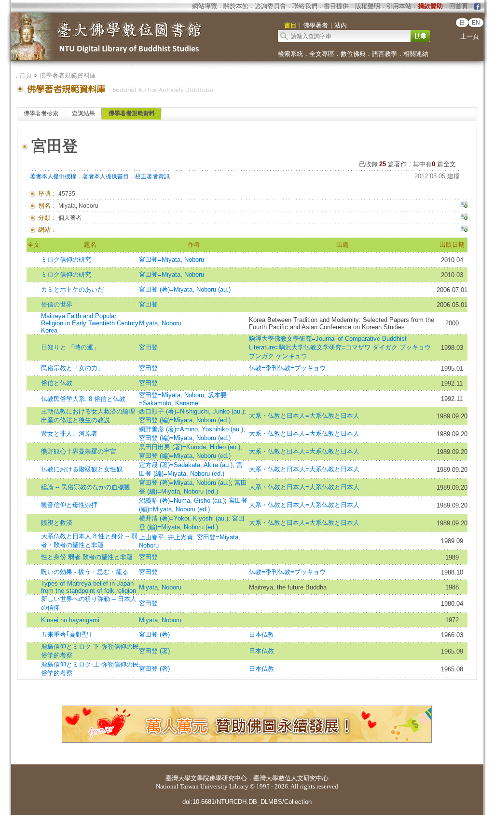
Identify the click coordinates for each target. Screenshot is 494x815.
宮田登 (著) (154, 634)
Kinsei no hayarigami (70, 620)
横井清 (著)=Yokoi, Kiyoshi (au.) (183, 518)
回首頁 (458, 6)
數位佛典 (353, 53)
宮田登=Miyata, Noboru (171, 259)
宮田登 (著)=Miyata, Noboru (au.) (185, 289)
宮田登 (148, 304)
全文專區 (321, 53)
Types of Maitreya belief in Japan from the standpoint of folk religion (88, 587)
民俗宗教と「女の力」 (72, 368)
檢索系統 (290, 53)
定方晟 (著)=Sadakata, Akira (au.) (186, 464)
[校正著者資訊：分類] (463, 217)
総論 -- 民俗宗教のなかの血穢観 (85, 487)
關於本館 (235, 6)
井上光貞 (180, 537)
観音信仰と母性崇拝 (69, 504)
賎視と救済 (56, 522)
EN (476, 22)
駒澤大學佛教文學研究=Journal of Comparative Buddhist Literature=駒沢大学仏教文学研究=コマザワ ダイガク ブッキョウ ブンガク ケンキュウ (340, 347)
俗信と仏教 (56, 383)
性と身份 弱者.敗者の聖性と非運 (87, 557)
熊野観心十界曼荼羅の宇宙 (78, 451)
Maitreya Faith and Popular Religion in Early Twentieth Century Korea (89, 323)
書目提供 (336, 6)
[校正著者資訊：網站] (463, 230)
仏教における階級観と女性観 (82, 469)
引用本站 (399, 6)
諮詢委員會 (270, 6)
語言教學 (384, 53)
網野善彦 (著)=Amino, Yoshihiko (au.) (191, 429)
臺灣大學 (178, 778)
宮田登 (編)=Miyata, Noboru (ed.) (185, 420)
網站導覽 (204, 6)
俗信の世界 (56, 304)
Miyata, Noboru (160, 323)
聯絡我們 (304, 6)
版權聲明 (367, 6)
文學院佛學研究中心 (219, 778)
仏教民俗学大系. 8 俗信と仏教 (83, 398)
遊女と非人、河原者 (69, 433)
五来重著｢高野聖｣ (66, 634)
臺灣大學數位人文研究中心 (291, 778)
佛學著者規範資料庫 (68, 75)
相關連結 (415, 53)
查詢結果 (83, 113)
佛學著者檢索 (41, 113)
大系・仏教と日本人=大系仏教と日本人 (304, 415)
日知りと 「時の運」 (70, 347)
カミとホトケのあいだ (72, 289)
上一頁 (469, 36)
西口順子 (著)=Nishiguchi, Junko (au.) (191, 411)
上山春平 (151, 537)
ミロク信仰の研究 (66, 259)
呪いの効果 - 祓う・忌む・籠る (84, 571)
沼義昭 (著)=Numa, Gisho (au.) (182, 500)
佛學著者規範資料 (132, 113)
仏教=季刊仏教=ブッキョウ (287, 368)
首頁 (25, 75)
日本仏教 (261, 634)
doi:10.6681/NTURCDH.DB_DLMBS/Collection (247, 801)
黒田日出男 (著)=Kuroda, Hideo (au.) (189, 447)
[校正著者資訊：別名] (463, 205)
